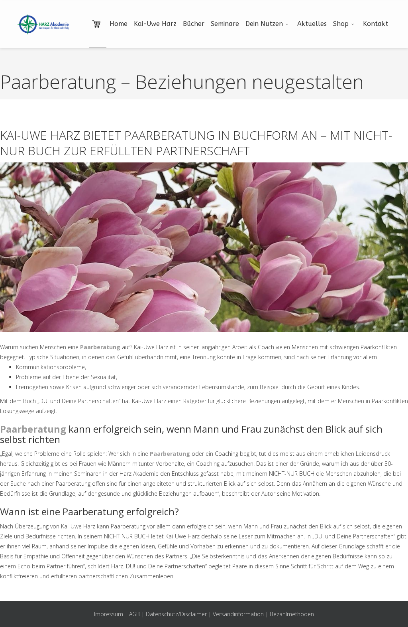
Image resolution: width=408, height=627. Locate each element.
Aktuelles (312, 24)
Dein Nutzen (264, 24)
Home (119, 24)
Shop (341, 24)
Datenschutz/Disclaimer (176, 614)
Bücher (193, 24)
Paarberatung (100, 347)
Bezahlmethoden (292, 614)
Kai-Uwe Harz (155, 24)
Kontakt (375, 24)
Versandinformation (238, 614)
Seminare (225, 24)
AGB (134, 614)
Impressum (108, 614)
